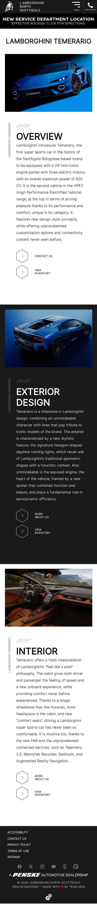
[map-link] (66, 868)
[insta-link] (43, 868)
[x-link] (32, 868)
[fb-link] (21, 868)
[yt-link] (55, 868)
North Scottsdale (32, 6)
